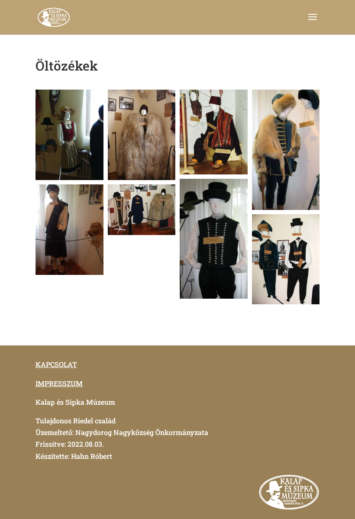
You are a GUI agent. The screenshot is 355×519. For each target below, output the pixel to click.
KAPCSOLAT (56, 364)
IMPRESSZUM (59, 383)
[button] (69, 135)
